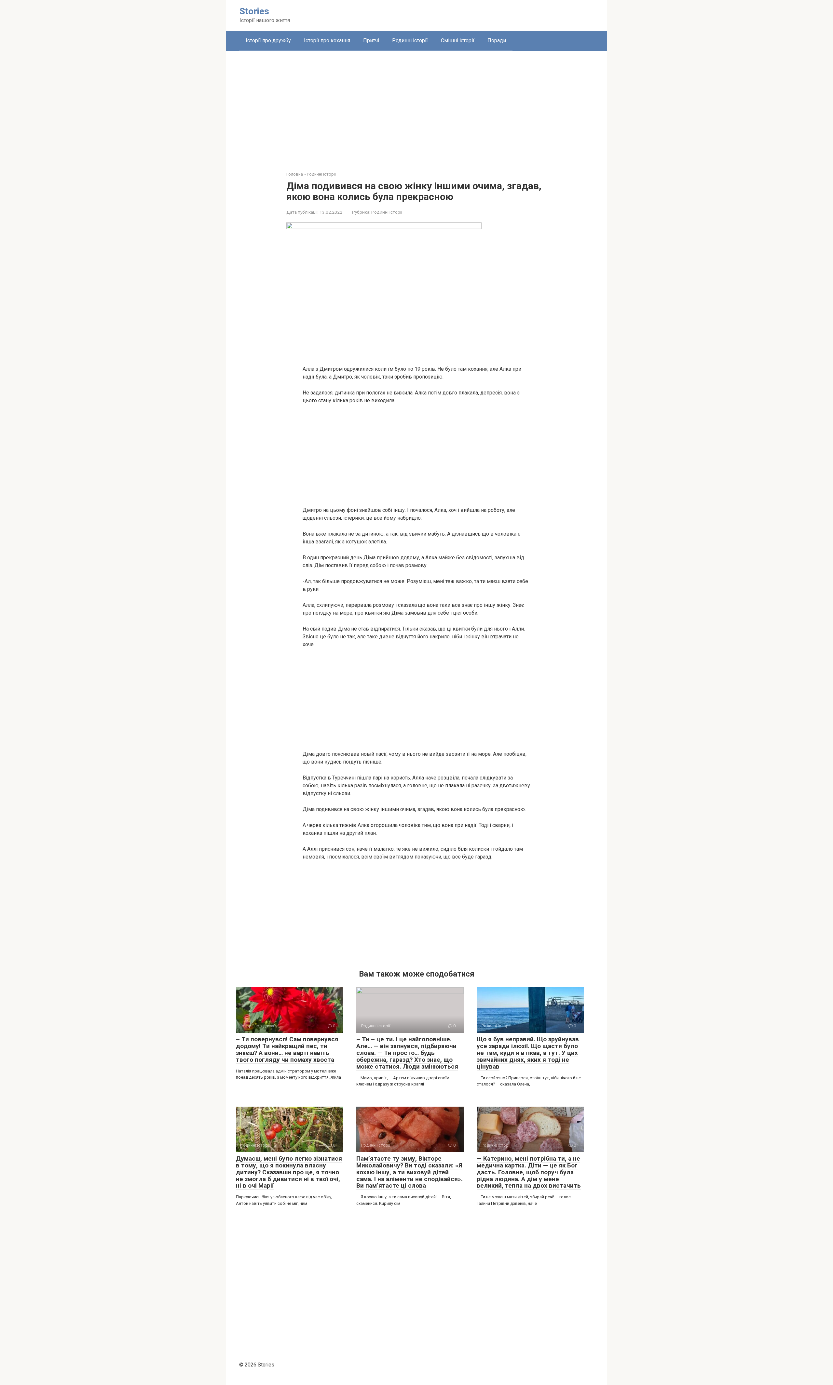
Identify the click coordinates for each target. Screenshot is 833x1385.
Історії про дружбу (268, 40)
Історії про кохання (327, 40)
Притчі (371, 40)
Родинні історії (410, 40)
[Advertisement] (416, 106)
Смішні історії (457, 40)
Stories (254, 11)
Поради (496, 40)
